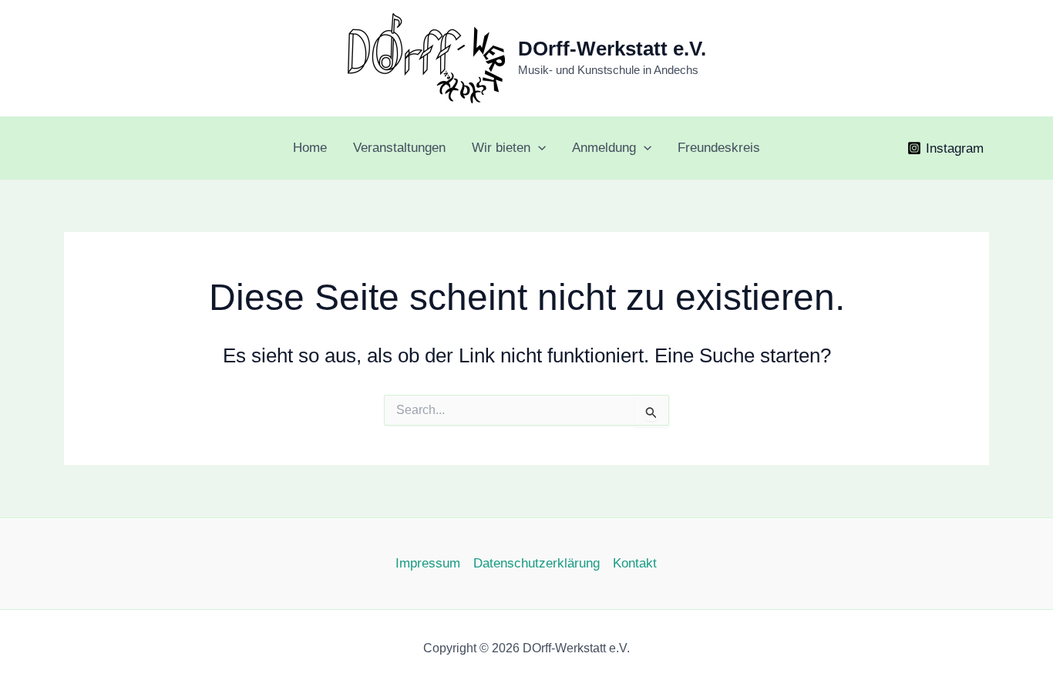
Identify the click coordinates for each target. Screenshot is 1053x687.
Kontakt (635, 563)
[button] (538, 148)
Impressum (427, 563)
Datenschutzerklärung (536, 563)
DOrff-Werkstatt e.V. (612, 48)
